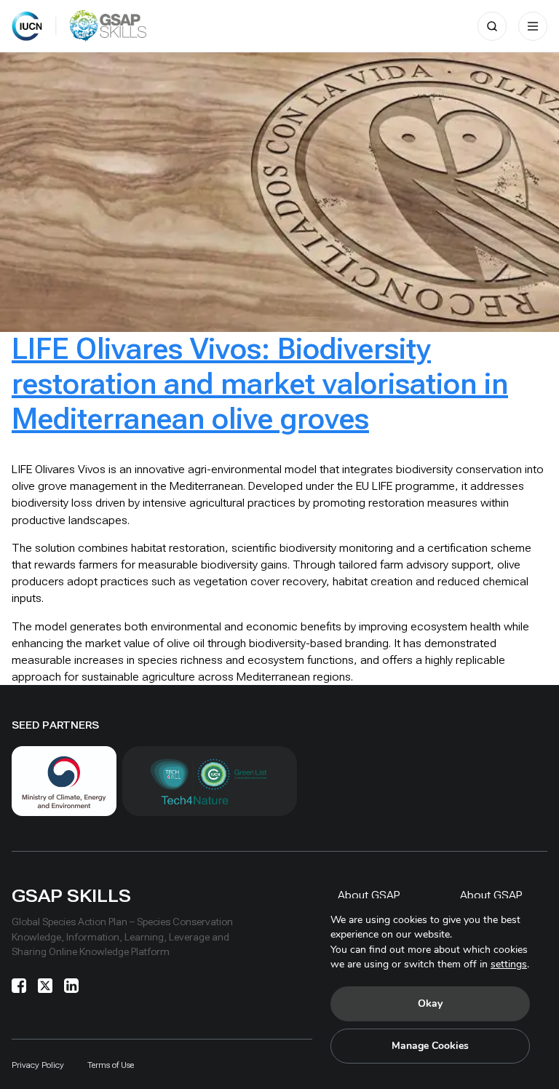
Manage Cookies (430, 1046)
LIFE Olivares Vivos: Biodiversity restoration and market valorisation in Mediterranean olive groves (260, 384)
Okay (430, 1003)
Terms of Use (110, 1065)
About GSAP (369, 895)
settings (509, 964)
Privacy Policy (38, 1065)
